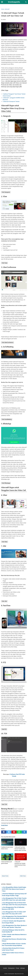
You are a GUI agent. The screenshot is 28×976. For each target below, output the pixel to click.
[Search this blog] (26, 2)
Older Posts (23, 876)
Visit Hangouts (6, 192)
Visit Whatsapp (6, 483)
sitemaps (22, 968)
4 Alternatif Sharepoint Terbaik (11, 101)
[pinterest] (14, 832)
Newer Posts (5, 876)
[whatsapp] (19, 832)
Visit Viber (4, 541)
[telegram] (24, 832)
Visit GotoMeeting (7, 419)
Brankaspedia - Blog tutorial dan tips (16, 973)
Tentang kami (11, 968)
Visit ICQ (4, 729)
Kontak (5, 968)
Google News (4, 825)
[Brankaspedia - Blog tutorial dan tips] (14, 2)
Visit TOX (4, 804)
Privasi (17, 968)
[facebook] (3, 832)
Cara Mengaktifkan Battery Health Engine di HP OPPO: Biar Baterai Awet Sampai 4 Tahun (14, 889)
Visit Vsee (4, 263)
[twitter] (8, 832)
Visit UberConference (7, 342)
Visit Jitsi (4, 601)
